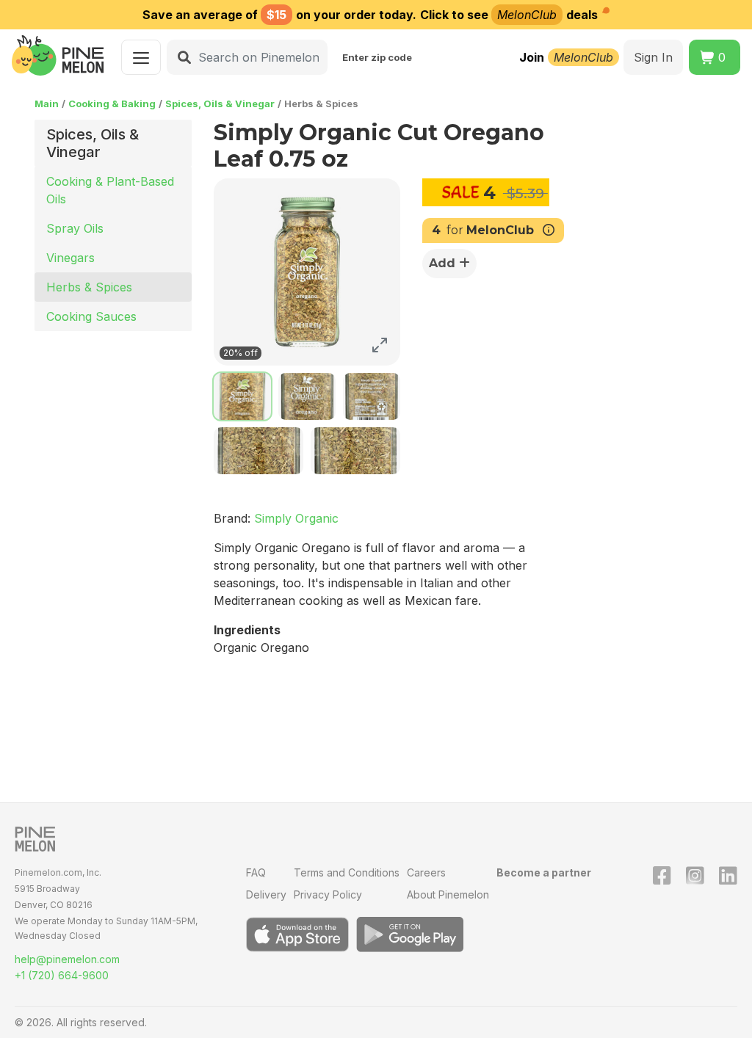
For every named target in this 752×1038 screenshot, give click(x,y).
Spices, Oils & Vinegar (220, 103)
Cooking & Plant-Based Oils (110, 190)
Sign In (653, 57)
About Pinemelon (448, 894)
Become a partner (543, 872)
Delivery (266, 894)
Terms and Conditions (347, 872)
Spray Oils (75, 228)
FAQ (256, 872)
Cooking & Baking (112, 103)
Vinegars (70, 257)
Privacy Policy (328, 894)
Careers (426, 872)
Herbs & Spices (89, 287)
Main (47, 103)
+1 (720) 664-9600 (62, 975)
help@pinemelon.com (67, 959)
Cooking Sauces (91, 316)
